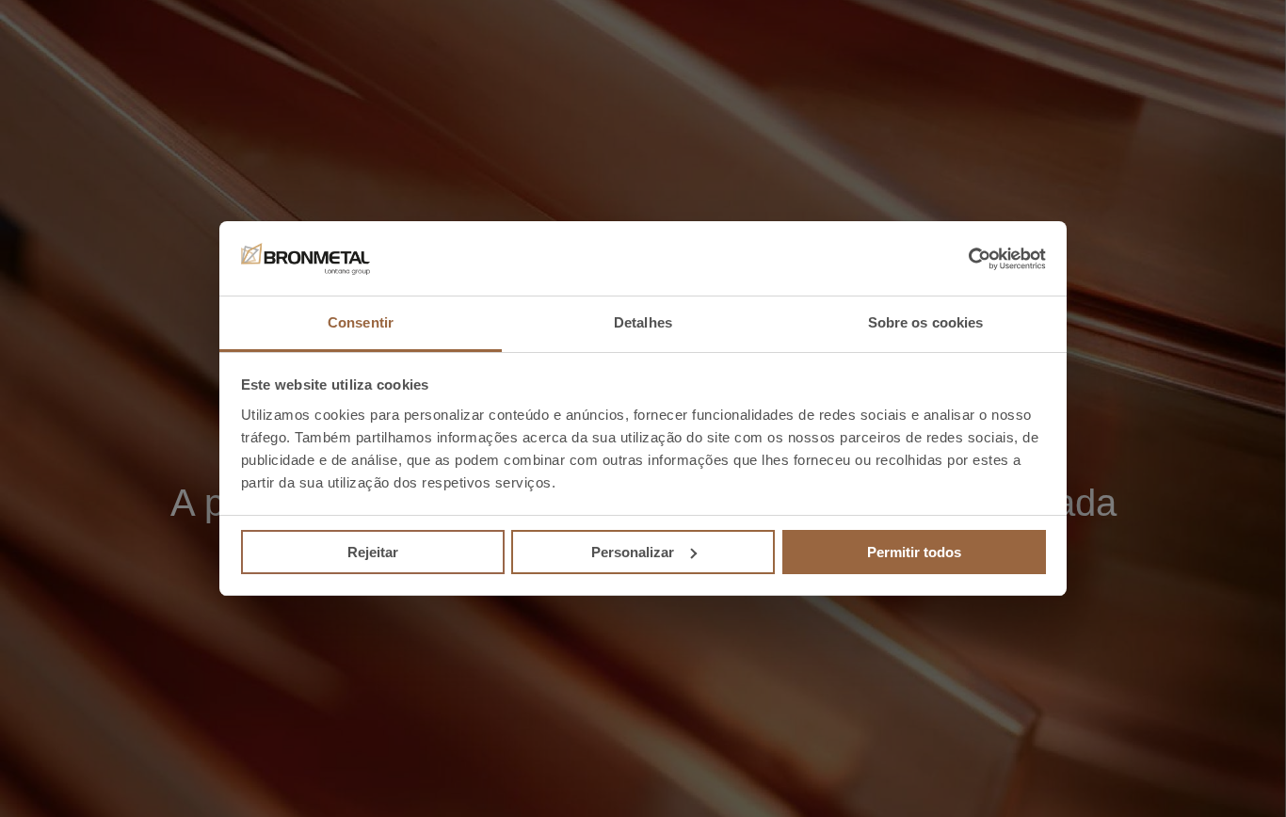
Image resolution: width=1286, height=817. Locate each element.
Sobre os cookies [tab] (926, 322)
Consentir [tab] (361, 322)
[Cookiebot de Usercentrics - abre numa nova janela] (963, 259)
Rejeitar (372, 552)
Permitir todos (914, 552)
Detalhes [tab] (643, 322)
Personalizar (632, 552)
